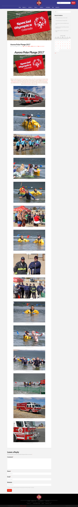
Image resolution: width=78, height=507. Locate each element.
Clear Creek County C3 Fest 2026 (61, 17)
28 (67, 48)
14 (67, 43)
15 (69, 43)
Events (30, 46)
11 (60, 43)
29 (69, 48)
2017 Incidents (26, 46)
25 (60, 48)
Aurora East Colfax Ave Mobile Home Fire (62, 24)
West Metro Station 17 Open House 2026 (61, 31)
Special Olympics (28, 84)
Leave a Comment (41, 46)
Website (9, 482)
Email (9, 477)
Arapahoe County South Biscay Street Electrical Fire (62, 27)
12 (62, 43)
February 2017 (34, 46)
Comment (10, 457)
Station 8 (15, 81)
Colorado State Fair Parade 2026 (61, 20)
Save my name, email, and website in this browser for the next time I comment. (21, 487)
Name (9, 471)
